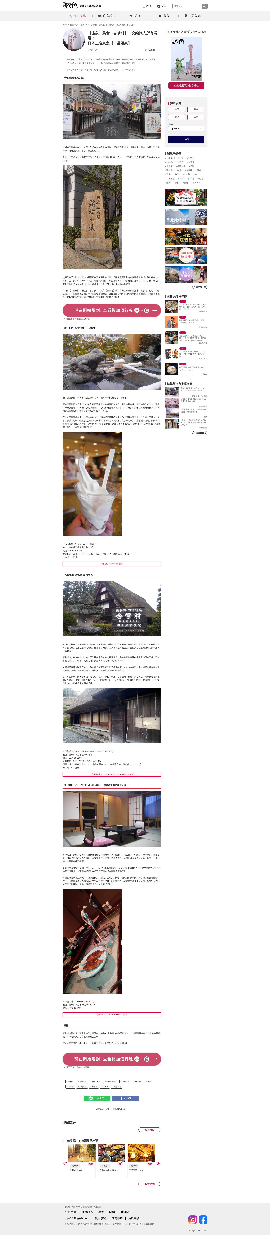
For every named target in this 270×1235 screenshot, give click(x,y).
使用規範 (100, 1218)
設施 (148, 5)
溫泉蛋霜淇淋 (111, 1082)
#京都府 (180, 162)
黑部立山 (117, 1087)
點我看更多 (200, 433)
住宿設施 (87, 1211)
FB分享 (127, 1098)
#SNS (196, 174)
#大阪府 (190, 162)
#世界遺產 (170, 178)
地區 (170, 123)
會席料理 (138, 1082)
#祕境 (200, 178)
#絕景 (178, 170)
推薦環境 (117, 1218)
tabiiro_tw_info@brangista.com (140, 1224)
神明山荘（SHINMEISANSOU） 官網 (112, 1015)
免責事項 (133, 1218)
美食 (196, 109)
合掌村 (71, 1087)
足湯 (149, 1082)
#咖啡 (176, 174)
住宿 (177, 109)
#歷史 (185, 182)
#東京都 (190, 158)
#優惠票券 (181, 166)
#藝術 (176, 182)
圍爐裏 (71, 1082)
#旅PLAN (195, 182)
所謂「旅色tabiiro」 (77, 1218)
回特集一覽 (200, 286)
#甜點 (198, 170)
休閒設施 (125, 1211)
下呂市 (105, 1087)
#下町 (181, 178)
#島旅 (181, 158)
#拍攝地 (188, 170)
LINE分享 (99, 1098)
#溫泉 (168, 174)
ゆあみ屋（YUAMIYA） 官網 (111, 564)
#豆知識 (169, 170)
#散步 (168, 182)
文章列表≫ (74, 25)
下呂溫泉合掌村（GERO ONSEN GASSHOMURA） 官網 (111, 774)
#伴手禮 (190, 178)
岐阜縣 (94, 1087)
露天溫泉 (82, 1082)
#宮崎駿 (186, 174)
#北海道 (169, 166)
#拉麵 (191, 166)
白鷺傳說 (82, 1087)
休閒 (196, 117)
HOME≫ (66, 25)
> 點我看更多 (149, 1130)
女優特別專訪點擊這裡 (186, 85)
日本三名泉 (96, 1082)
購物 (177, 117)
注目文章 (70, 1211)
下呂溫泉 (125, 1082)
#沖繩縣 (169, 162)
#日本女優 (170, 158)
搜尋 (186, 139)
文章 (163, 5)
